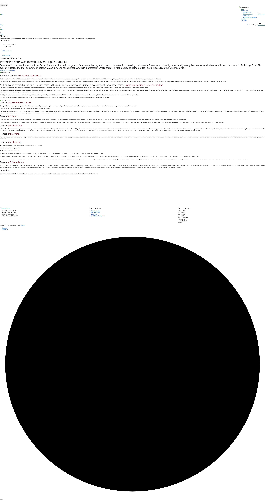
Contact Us (244, 20)
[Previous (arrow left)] (0, 499)
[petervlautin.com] (1, 14)
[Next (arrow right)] (1, 499)
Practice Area (244, 10)
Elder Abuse (246, 15)
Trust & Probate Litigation (250, 17)
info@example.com (7, 51)
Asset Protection (247, 12)
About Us (243, 19)
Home (242, 9)
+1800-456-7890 (6, 55)
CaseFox (23, 225)
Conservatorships (247, 14)
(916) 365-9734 (261, 14)
